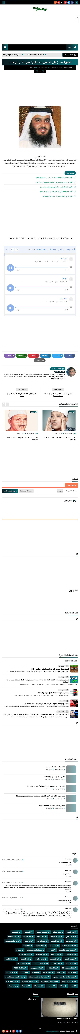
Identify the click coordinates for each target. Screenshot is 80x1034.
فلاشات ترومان (56, 963)
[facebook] (72, 2)
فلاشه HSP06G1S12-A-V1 (49, 54)
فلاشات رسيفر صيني (40, 963)
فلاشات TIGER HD (19, 968)
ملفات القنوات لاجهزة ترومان (14, 977)
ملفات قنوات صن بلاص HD (49, 981)
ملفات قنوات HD (11, 981)
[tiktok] (62, 2)
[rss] (55, 2)
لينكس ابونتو (47, 972)
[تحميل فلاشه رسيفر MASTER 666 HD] (71, 808)
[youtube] (65, 2)
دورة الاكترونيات (70, 954)
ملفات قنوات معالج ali (28, 981)
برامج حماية (53, 945)
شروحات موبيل (24, 959)
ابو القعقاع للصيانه (52, 1031)
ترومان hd (51, 950)
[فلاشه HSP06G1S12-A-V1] (71, 769)
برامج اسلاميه (70, 941)
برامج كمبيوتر (40, 945)
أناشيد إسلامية (12, 936)
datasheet (51, 986)
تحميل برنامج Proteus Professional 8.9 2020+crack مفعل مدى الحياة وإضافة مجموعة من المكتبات (37, 681)
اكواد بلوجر (15, 932)
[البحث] (3, 2)
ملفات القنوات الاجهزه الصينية (38, 977)
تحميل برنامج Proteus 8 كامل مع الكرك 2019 (53, 692)
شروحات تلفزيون (70, 959)
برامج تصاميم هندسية (12, 941)
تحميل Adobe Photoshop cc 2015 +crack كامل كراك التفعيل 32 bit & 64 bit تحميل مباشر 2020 (36, 714)
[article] (22, 392)
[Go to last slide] (7, 404)
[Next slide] (3, 404)
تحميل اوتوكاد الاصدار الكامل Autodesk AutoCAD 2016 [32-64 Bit (46, 703)
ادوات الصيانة (57, 932)
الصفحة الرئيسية (43, 67)
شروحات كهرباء (39, 959)
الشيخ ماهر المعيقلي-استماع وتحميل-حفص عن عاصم (56, 191)
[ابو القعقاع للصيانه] (40, 9)
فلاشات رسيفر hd (23, 963)
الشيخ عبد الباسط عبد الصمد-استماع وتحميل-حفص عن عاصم (54, 177)
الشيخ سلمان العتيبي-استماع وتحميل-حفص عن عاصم (56, 187)
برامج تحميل (28, 941)
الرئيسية (70, 47)
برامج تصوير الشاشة (68, 945)
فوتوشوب (71, 972)
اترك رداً (68, 865)
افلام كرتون (27, 932)
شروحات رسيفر (54, 959)
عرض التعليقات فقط (25, 491)
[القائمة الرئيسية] (5, 47)
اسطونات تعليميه (41, 932)
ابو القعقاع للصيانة (71, 1022)
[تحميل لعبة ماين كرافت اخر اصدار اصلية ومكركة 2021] (74, 668)
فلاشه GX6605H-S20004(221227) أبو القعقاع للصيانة (46, 786)
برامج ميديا (26, 945)
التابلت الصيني (70, 936)
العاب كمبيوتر (27, 936)
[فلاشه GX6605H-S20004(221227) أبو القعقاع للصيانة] (71, 788)
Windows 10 (38, 986)
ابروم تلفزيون (71, 932)
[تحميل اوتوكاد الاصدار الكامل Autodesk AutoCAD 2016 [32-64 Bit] (74, 703)
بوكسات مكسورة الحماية (67, 950)
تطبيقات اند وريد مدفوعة (34, 950)
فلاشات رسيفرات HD (68, 968)
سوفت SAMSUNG (24, 954)
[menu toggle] (76, 2)
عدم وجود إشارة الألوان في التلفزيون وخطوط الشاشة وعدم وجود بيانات (40, 795)
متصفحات (24, 972)
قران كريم (32, 67)
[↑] (40, 1028)
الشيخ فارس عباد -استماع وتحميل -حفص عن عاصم (58, 196)
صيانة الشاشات (10, 959)
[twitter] (68, 2)
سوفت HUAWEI (41, 954)
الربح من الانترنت (55, 936)
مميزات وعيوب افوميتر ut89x (25, 54)
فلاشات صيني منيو (36, 968)
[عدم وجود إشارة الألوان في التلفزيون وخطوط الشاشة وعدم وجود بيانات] (71, 798)
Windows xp (12, 986)
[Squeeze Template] (76, 1031)
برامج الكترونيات (56, 941)
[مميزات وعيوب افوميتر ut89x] (71, 779)
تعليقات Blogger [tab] (71, 485)
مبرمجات (35, 972)
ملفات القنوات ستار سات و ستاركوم (64, 977)
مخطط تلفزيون (10, 972)
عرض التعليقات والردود (9, 491)
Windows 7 (25, 986)
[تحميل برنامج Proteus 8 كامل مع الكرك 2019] (74, 692)
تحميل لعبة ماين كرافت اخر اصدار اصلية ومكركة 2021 (50, 669)
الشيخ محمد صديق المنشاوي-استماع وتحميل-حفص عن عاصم (54, 182)
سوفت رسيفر (55, 954)
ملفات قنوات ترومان (68, 981)
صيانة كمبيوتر (70, 963)
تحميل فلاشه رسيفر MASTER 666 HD (52, 805)
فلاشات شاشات (52, 968)
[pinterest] (58, 2)
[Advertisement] (40, 27)
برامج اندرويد (41, 941)
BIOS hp (61, 986)
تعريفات (18, 950)
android (72, 986)
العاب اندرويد (41, 936)
